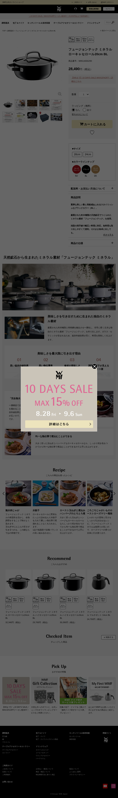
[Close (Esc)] (94, 366)
